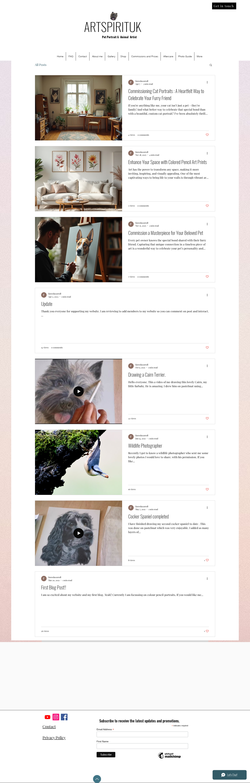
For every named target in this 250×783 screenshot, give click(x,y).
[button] (210, 65)
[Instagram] (56, 717)
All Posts (40, 65)
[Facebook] (64, 717)
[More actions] (208, 82)
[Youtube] (47, 717)
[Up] (97, 779)
